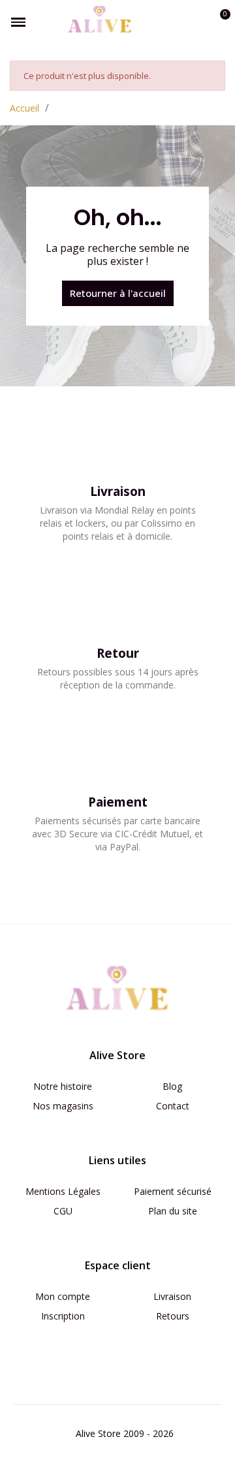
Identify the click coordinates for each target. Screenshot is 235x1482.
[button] (175, 22)
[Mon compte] (197, 22)
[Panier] (217, 22)
